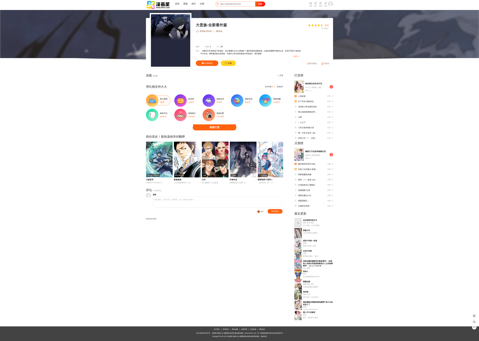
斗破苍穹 (149, 179)
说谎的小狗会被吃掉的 (307, 107)
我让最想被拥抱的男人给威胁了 (311, 112)
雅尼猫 (305, 292)
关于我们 (217, 329)
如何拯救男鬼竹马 (310, 220)
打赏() (326, 63)
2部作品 (219, 31)
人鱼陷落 (302, 96)
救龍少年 (306, 230)
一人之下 (302, 122)
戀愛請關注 (302, 201)
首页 (177, 3)
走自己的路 (307, 251)
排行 (193, 3)
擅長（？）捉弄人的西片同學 (310, 180)
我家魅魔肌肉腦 (304, 174)
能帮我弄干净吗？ (265, 179)
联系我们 (226, 329)
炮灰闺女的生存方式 (313, 83)
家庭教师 (177, 179)
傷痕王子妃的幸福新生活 (315, 151)
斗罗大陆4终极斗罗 (306, 128)
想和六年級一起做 (310, 241)
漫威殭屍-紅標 (304, 190)
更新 (185, 3)
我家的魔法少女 (304, 195)
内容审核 (253, 329)
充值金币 (280, 87)
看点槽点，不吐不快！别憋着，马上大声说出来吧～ (174, 200)
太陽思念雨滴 (303, 206)
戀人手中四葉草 (309, 312)
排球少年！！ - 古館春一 (308, 138)
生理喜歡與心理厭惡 (306, 185)
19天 (204, 179)
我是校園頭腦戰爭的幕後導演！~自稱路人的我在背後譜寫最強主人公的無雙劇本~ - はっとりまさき (318, 263)
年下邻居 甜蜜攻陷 (306, 101)
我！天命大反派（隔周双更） (310, 133)
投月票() (313, 63)
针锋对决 (233, 179)
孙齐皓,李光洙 (206, 31)
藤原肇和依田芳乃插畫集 (308, 164)
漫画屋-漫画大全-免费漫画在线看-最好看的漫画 (243, 336)
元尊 (300, 117)
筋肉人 (305, 271)
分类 (202, 3)
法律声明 (244, 329)
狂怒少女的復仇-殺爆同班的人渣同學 (313, 169)
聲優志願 (306, 282)
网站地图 (235, 329)
